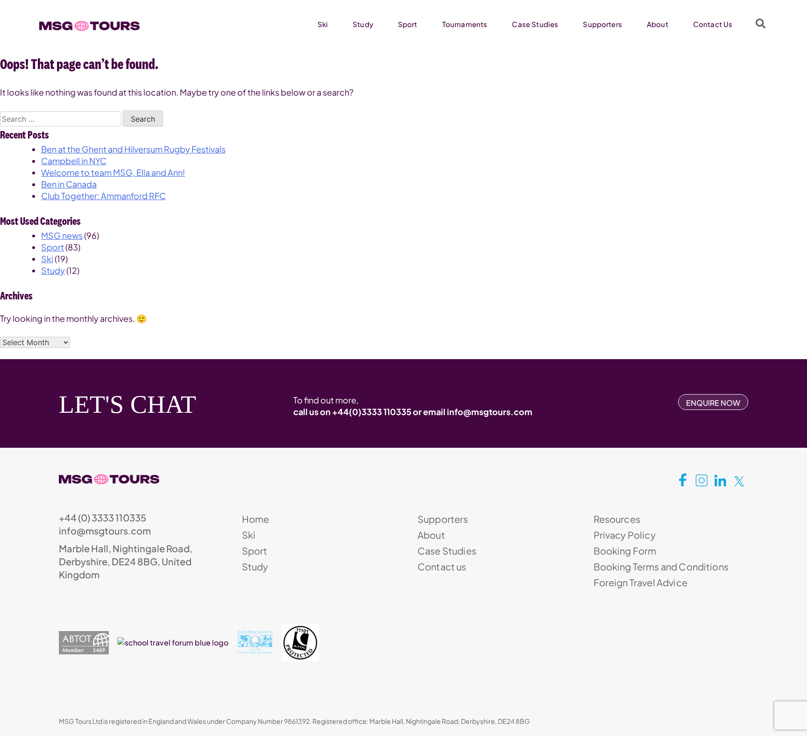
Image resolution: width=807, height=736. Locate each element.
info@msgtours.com (489, 411)
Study (363, 24)
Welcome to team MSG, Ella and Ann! (113, 172)
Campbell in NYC (73, 160)
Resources (617, 519)
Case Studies (535, 24)
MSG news (62, 235)
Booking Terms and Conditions (661, 566)
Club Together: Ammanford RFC (103, 195)
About (657, 24)
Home (255, 519)
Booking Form (625, 550)
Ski (323, 24)
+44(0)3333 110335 (371, 411)
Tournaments (465, 24)
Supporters (602, 24)
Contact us (442, 566)
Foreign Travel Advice (640, 582)
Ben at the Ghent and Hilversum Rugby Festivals (133, 149)
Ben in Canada (69, 184)
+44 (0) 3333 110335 (102, 517)
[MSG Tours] (89, 26)
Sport (408, 24)
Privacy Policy (625, 535)
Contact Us (713, 24)
